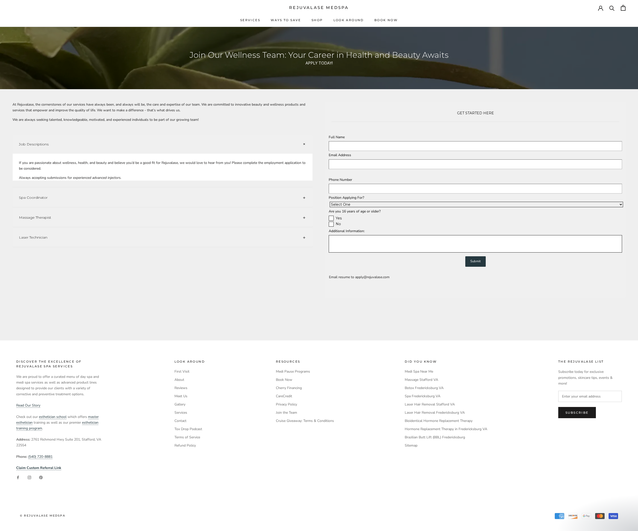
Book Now (386, 20)
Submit (475, 261)
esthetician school (53, 416)
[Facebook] (18, 477)
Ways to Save (286, 20)
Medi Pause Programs (293, 371)
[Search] (612, 7)
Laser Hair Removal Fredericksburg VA (435, 412)
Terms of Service (187, 437)
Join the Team (286, 412)
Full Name (337, 137)
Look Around (348, 20)
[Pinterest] (41, 477)
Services (250, 20)
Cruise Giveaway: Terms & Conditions (305, 420)
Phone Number (340, 179)
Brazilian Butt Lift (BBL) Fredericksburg (435, 437)
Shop (317, 20)
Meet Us (180, 396)
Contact (180, 420)
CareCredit (284, 396)
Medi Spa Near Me (419, 371)
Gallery (179, 404)
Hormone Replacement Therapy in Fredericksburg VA (446, 429)
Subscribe (577, 412)
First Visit (181, 371)
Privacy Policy (286, 404)
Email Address (340, 155)
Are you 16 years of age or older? (355, 211)
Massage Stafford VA (421, 379)
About (179, 379)
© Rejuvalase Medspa (42, 515)
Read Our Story (28, 405)
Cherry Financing (289, 388)
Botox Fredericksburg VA (424, 388)
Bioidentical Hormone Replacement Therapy (439, 420)
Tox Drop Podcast (188, 429)
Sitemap (411, 445)
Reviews (180, 388)
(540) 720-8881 (40, 456)
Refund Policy (185, 445)
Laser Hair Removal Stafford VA (430, 404)
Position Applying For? (346, 197)
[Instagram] (29, 477)
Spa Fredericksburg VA (422, 396)
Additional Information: (347, 231)
